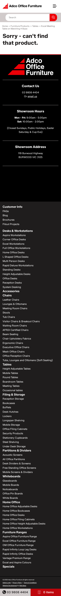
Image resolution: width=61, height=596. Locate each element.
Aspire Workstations (14, 235)
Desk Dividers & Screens (17, 463)
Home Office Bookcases (16, 510)
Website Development (10, 585)
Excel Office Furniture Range (19, 540)
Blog (5, 215)
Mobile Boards (11, 484)
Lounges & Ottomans (15, 304)
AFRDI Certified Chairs (15, 330)
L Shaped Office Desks (15, 256)
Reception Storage (13, 398)
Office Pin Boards (13, 493)
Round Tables (10, 377)
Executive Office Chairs (16, 347)
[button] (56, 7)
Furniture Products (20, 26)
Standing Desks (11, 269)
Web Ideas (22, 585)
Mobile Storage (11, 424)
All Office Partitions (14, 459)
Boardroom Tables (13, 381)
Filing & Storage (14, 394)
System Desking (12, 287)
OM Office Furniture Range (18, 545)
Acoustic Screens (12, 454)
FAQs (6, 211)
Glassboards (10, 480)
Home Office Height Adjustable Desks (24, 523)
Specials (8, 566)
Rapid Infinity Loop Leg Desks (19, 549)
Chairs (7, 295)
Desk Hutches (10, 411)
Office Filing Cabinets (15, 429)
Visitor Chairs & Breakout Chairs (21, 321)
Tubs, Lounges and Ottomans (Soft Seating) (28, 360)
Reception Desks (12, 282)
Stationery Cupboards (15, 437)
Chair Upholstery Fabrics (17, 338)
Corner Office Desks (14, 239)
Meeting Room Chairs (15, 308)
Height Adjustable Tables (17, 368)
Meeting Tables (11, 385)
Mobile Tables (10, 373)
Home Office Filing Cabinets (19, 519)
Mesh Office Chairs (14, 351)
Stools (6, 312)
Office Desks (10, 278)
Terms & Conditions (30, 582)
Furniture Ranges (15, 532)
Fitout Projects (11, 224)
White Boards (10, 498)
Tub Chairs (9, 317)
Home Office (11, 502)
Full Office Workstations (16, 248)
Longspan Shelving (13, 420)
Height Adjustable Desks (16, 274)
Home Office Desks (14, 252)
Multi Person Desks (14, 261)
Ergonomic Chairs (13, 343)
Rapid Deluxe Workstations (18, 265)
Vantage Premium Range (17, 558)
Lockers (7, 416)
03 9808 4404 (17, 592)
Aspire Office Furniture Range (20, 536)
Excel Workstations (13, 243)
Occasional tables (13, 390)
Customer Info (12, 207)
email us (32, 96)
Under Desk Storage (14, 446)
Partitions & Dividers (17, 450)
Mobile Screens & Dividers (18, 472)
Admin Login (7, 582)
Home (5, 26)
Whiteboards (11, 476)
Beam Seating (10, 334)
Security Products (13, 433)
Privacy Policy (17, 582)
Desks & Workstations (18, 231)
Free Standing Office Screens (19, 467)
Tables (35, 26)
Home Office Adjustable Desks (20, 506)
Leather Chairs (11, 299)
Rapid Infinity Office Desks (18, 553)
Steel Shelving (11, 442)
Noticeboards (10, 489)
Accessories (11, 291)
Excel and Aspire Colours (17, 562)
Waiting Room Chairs (15, 325)
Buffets (7, 407)
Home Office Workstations (18, 528)
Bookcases (9, 403)
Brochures (8, 219)
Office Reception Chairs (16, 355)
